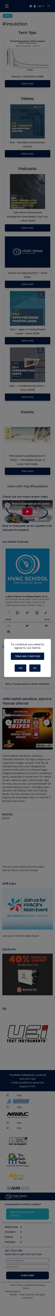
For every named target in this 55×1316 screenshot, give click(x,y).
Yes (20, 668)
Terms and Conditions (27, 656)
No (35, 668)
